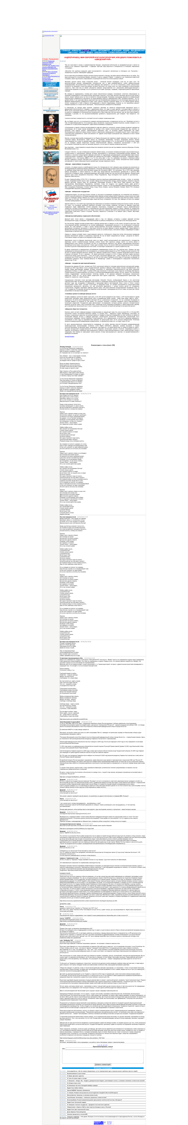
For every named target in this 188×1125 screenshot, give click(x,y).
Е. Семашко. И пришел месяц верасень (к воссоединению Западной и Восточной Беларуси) (92, 1092)
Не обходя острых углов (74, 1083)
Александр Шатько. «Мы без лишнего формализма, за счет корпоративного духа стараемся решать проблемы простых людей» (102, 1071)
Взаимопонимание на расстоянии (76, 1073)
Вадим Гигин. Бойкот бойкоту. (75, 1087)
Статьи (86, 50)
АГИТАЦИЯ (117, 50)
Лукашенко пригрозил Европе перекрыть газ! (48, 62)
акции (126, 50)
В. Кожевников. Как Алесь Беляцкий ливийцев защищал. (82, 1085)
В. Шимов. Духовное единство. (75, 1076)
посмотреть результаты (51, 110)
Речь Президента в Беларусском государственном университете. (51, 79)
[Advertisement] (94, 15)
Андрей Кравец (69, 336)
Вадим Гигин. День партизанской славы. (78, 1109)
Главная (66, 50)
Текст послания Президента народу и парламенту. (49, 73)
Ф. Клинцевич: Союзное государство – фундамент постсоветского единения (88, 1104)
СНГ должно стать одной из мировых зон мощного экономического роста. (50, 68)
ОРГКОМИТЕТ (104, 50)
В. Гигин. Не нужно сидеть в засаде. (77, 1078)
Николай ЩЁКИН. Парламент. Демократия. (78, 1090)
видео (90, 52)
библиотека (101, 52)
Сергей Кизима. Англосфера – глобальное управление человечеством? (87, 1097)
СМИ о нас (73, 52)
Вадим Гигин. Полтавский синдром (76, 1102)
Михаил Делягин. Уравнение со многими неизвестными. (82, 1095)
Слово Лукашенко (117, 52)
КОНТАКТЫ (133, 52)
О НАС (94, 50)
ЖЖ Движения (138, 50)
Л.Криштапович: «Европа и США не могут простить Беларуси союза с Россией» (89, 1107)
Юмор (82, 52)
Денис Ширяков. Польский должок (76, 1111)
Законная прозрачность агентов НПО (77, 1114)
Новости (76, 50)
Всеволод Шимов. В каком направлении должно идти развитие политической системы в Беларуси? (94, 1099)
